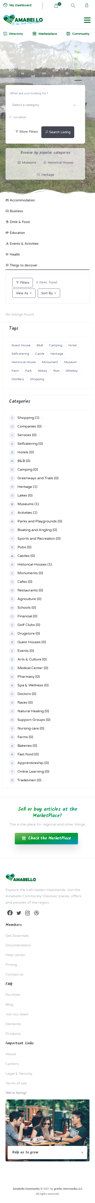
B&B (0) (23, 461)
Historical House (23, 362)
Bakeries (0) (27, 745)
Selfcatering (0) (30, 443)
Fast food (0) (28, 754)
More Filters (28, 132)
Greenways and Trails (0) (38, 478)
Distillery (17, 379)
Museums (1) (28, 504)
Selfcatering (20, 354)
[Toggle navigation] (87, 20)
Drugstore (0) (28, 633)
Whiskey (72, 371)
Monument (50, 362)
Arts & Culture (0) (32, 659)
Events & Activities (56, 64)
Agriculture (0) (29, 599)
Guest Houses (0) (31, 642)
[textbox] (43, 104)
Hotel (72, 345)
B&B (39, 345)
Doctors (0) (26, 694)
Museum (70, 362)
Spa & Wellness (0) (33, 685)
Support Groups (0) (33, 720)
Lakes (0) (24, 495)
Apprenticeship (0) (33, 763)
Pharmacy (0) (28, 676)
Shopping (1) (28, 418)
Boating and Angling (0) (37, 530)
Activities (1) (27, 512)
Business (23, 64)
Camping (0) (27, 469)
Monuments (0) (30, 573)
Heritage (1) (27, 487)
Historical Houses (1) (34, 564)
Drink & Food (33, 64)
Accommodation (12, 64)
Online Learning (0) (33, 771)
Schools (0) (26, 607)
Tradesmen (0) (29, 780)
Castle (39, 354)
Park (28, 371)
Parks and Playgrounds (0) (39, 521)
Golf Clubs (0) (28, 625)
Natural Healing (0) (33, 711)
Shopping (37, 379)
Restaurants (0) (30, 590)
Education (44, 64)
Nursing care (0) (30, 728)
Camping (55, 345)
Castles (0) (26, 556)
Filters (24, 283)
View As (22, 293)
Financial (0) (27, 616)
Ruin (56, 371)
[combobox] (43, 105)
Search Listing (59, 132)
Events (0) (25, 651)
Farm (15, 371)
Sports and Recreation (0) (39, 538)
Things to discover (77, 64)
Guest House (20, 345)
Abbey (42, 371)
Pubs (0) (24, 547)
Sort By (47, 293)
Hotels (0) (25, 452)
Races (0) (25, 702)
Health (66, 64)
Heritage (56, 354)
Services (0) (26, 435)
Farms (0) (25, 737)
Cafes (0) (24, 581)
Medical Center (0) (32, 668)
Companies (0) (29, 426)
